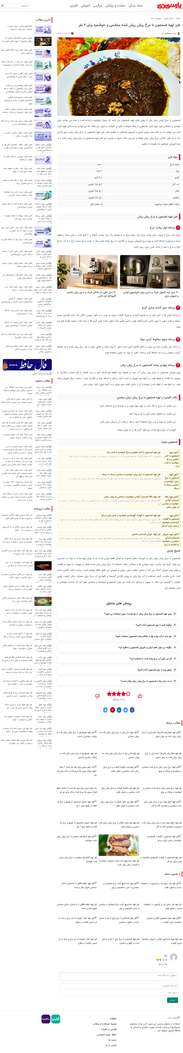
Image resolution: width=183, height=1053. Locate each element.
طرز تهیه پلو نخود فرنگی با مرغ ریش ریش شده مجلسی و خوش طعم (119, 824)
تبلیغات (112, 1018)
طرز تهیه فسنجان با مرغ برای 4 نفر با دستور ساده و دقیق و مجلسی (120, 941)
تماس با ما (111, 1045)
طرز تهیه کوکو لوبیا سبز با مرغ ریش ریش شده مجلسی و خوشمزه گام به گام (162, 824)
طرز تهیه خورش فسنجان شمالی (146, 534)
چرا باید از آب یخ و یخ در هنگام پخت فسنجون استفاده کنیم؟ (144, 636)
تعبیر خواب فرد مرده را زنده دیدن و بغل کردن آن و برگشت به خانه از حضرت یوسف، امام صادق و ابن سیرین (16, 461)
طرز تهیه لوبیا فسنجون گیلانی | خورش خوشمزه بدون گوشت (162, 941)
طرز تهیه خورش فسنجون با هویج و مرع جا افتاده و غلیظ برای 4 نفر (78, 824)
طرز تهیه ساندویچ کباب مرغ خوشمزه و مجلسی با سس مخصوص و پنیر (119, 906)
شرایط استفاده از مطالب (104, 1024)
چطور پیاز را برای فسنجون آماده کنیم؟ (154, 670)
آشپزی (73, 6)
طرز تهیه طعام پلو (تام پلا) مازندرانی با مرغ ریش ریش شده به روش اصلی (163, 755)
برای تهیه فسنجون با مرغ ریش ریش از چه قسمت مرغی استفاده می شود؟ (138, 614)
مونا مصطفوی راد (169, 33)
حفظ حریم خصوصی (106, 1034)
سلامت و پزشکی (115, 6)
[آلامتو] (55, 1023)
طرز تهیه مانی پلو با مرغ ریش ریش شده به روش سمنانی (120, 755)
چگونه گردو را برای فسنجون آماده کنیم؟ (154, 625)
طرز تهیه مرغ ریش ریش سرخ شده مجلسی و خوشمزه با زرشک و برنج (162, 790)
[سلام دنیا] (45, 1023)
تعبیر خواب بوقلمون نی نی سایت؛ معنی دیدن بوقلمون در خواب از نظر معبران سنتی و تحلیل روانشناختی (18, 88)
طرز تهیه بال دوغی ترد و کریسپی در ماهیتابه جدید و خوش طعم (163, 906)
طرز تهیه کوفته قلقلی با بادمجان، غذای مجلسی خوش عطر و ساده (77, 906)
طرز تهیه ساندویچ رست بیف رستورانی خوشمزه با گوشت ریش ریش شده (119, 862)
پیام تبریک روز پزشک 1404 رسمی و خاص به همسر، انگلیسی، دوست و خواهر (18, 485)
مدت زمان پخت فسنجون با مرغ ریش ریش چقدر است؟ (146, 681)
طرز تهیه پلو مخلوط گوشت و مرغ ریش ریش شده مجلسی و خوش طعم (120, 790)
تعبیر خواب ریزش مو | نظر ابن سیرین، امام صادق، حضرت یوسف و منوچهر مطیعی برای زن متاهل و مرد (17, 414)
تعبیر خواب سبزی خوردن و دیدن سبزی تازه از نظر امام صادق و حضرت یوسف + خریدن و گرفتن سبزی (17, 449)
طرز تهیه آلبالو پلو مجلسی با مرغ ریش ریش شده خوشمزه (78, 859)
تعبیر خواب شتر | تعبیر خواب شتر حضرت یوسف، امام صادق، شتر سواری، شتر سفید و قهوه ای (17, 473)
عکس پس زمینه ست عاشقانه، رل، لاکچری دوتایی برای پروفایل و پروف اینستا (17, 390)
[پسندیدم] (140, 695)
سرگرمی (97, 6)
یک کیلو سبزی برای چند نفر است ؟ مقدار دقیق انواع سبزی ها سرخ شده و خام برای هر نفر (77, 790)
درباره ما (112, 1040)
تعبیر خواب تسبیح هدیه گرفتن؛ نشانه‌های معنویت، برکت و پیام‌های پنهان (18, 100)
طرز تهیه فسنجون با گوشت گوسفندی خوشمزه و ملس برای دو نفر (131, 515)
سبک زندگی (136, 6)
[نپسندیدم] (97, 695)
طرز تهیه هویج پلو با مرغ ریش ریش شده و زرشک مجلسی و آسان (78, 755)
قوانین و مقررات (108, 1029)
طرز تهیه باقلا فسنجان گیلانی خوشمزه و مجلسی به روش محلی (132, 496)
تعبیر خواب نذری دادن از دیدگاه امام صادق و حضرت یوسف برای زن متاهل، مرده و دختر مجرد (17, 496)
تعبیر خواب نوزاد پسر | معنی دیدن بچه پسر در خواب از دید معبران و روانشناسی (16, 230)
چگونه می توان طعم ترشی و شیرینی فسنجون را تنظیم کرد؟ (145, 647)
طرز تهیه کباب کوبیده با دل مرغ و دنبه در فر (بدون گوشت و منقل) (78, 941)
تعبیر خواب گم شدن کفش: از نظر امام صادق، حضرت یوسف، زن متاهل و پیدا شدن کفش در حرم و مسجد (17, 425)
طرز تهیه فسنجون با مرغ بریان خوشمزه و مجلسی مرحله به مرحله (131, 474)
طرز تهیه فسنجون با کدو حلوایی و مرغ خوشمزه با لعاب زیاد (134, 452)
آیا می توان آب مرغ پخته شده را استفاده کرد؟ (151, 658)
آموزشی (85, 6)
